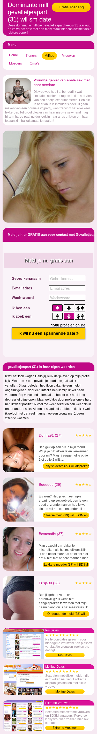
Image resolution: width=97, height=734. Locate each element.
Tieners (31, 56)
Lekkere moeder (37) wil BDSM (66, 564)
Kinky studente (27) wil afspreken (66, 466)
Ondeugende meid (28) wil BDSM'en (66, 614)
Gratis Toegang (71, 7)
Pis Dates (65, 655)
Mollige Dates (65, 691)
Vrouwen (68, 56)
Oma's (34, 63)
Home (13, 55)
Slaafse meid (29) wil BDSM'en (66, 515)
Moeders (15, 63)
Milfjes (49, 56)
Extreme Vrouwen (65, 728)
